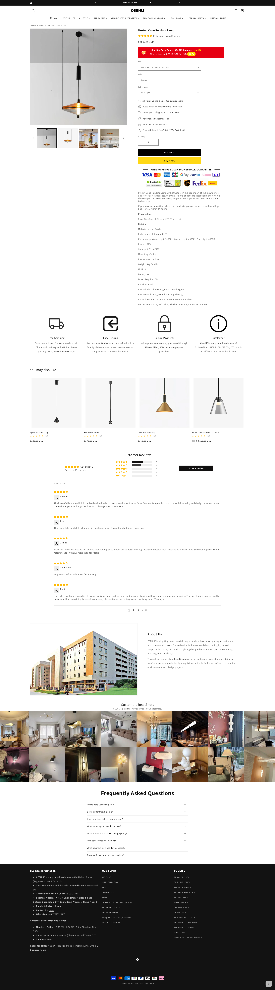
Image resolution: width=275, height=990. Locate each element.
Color (140, 74)
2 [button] (133, 610)
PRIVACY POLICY (181, 877)
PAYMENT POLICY (182, 897)
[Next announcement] (179, 2)
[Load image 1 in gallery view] (47, 138)
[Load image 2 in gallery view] (67, 138)
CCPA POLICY (180, 912)
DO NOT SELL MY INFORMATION (188, 937)
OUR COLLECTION (110, 882)
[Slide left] (33, 138)
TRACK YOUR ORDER (111, 922)
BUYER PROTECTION (111, 907)
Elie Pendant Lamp (92, 432)
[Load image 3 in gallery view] (89, 138)
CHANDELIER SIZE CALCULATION (117, 902)
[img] (61, 491)
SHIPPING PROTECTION (184, 917)
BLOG (104, 897)
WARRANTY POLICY (182, 902)
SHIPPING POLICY (182, 882)
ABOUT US (106, 887)
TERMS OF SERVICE (182, 887)
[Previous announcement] (95, 2)
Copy (191, 53)
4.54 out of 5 (86, 466)
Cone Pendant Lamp (146, 432)
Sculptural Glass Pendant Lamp (205, 432)
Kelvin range (143, 87)
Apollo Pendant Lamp (39, 432)
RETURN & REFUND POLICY (186, 892)
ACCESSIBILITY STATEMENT (186, 922)
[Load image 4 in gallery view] (109, 138)
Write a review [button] (196, 468)
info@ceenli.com (53, 906)
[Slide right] (123, 138)
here (51, 910)
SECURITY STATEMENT (184, 927)
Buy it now (169, 160)
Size (140, 61)
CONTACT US (108, 892)
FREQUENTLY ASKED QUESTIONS (116, 917)
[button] (33, 10)
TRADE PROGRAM (110, 912)
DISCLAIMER (179, 932)
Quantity (141, 136)
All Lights (40, 25)
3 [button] (138, 610)
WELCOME (106, 877)
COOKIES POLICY (181, 907)
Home (32, 25)
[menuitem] (54, 18)
